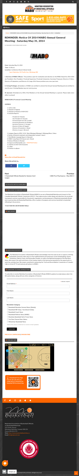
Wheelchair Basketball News (17, 322)
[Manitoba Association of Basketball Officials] (39, 9)
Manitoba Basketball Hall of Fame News (21, 317)
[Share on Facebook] (11, 166)
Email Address (12, 284)
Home (7, 33)
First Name (10, 291)
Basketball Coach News (16, 312)
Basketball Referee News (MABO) (19, 314)
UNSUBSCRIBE (25, 334)
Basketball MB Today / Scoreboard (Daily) (21, 309)
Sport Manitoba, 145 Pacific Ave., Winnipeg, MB (23, 72)
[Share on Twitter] (24, 166)
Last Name (10, 297)
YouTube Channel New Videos (18, 319)
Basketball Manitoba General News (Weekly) (22, 307)
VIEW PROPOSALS (32, 143)
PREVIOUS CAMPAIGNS (12, 334)
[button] (5, 463)
